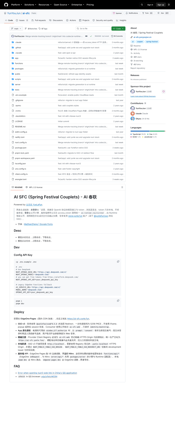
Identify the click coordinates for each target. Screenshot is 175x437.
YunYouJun (14, 13)
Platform (15, 4)
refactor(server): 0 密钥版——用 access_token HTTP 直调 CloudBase (86, 42)
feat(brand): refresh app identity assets (74, 74)
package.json (20, 148)
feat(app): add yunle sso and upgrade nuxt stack (78, 47)
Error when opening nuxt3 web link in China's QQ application (47, 373)
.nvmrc (18, 111)
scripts (18, 79)
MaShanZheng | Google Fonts (38, 224)
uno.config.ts (20, 169)
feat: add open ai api (66, 53)
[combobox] (94, 28)
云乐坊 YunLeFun (34, 204)
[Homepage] (6, 5)
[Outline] (122, 187)
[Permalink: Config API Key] (12, 255)
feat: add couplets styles (68, 105)
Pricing (90, 4)
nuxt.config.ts (21, 142)
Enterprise (77, 4)
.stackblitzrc (20, 116)
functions (19, 63)
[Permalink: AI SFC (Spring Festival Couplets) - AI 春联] (12, 197)
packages (19, 68)
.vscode (18, 53)
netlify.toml (19, 137)
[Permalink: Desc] (12, 230)
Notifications (133, 13)
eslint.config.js (21, 132)
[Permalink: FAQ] (12, 366)
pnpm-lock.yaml (22, 153)
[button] (118, 261)
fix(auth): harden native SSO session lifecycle (77, 58)
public (17, 74)
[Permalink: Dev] (12, 247)
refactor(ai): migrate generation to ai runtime (76, 68)
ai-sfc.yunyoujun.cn (142, 37)
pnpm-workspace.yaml (24, 158)
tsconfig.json (20, 163)
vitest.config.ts (21, 174)
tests (17, 90)
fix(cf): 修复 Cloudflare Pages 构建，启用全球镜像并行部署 (82, 111)
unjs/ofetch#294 (49, 376)
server (17, 84)
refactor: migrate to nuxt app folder (73, 100)
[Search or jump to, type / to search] (142, 5)
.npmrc (18, 105)
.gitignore (19, 100)
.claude (18, 42)
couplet (140, 42)
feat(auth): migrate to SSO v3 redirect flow (76, 153)
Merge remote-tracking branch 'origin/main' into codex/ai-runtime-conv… (56, 36)
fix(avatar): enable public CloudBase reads (76, 95)
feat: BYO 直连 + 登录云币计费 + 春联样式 (75, 174)
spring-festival (152, 42)
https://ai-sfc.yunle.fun (78, 318)
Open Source (60, 4)
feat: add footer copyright (69, 169)
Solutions (29, 4)
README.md (20, 126)
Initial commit (63, 121)
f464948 (98, 36)
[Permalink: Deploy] (12, 312)
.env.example (20, 95)
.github (18, 47)
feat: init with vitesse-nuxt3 (69, 116)
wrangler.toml (20, 179)
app (16, 58)
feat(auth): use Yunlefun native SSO (73, 148)
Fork (148, 13)
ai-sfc (26, 13)
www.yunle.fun (75, 216)
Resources (44, 4)
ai (132, 42)
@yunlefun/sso (101, 216)
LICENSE (19, 121)
